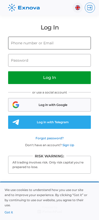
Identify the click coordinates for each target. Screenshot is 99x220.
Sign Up (68, 145)
